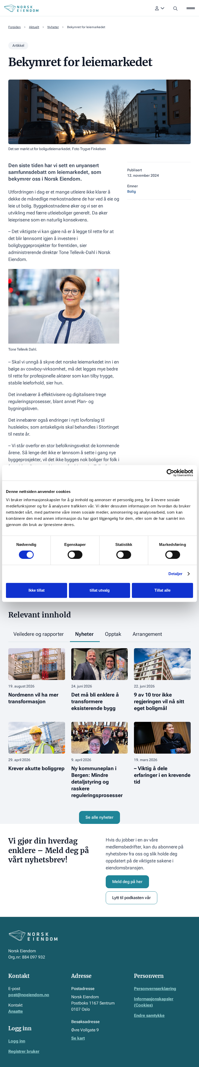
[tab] (39, 634)
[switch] (75, 555)
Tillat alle (162, 590)
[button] (160, 8)
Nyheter (53, 27)
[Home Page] (21, 8)
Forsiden (14, 27)
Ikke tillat (37, 590)
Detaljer (175, 573)
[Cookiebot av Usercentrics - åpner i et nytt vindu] (170, 473)
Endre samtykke (149, 1015)
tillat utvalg (100, 590)
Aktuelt (34, 27)
